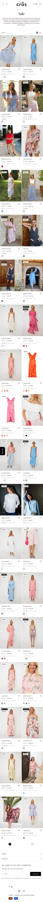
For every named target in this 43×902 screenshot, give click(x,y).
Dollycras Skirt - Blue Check (27, 204)
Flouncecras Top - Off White (28, 428)
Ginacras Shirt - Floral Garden (27, 696)
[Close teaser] (4, 447)
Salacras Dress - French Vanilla (6, 786)
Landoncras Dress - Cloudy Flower (6, 383)
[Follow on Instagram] (24, 891)
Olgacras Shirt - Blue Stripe (27, 518)
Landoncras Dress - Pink (5, 428)
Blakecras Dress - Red (6, 159)
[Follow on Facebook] (19, 891)
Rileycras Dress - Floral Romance (7, 830)
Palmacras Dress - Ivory (7, 338)
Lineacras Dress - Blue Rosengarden (28, 69)
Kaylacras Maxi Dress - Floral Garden (6, 741)
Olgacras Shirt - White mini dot (6, 518)
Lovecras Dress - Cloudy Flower (6, 651)
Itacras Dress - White (6, 561)
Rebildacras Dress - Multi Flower (27, 651)
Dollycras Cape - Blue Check (7, 114)
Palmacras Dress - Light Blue (7, 69)
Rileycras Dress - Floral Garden (27, 786)
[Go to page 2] (32, 844)
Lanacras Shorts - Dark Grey (6, 294)
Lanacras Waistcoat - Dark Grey (28, 249)
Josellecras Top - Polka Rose (28, 741)
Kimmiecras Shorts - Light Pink (27, 561)
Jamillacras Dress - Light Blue (27, 830)
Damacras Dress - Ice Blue (6, 606)
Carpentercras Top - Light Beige (27, 114)
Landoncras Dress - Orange (27, 383)
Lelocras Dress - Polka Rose (28, 159)
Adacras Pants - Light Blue (6, 473)
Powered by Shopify (28, 895)
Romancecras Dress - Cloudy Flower (27, 606)
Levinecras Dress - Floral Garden (6, 696)
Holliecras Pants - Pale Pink (6, 249)
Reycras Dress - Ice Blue (6, 204)
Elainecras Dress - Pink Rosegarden (28, 338)
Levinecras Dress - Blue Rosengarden (27, 473)
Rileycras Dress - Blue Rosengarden (27, 294)
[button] (2, 451)
